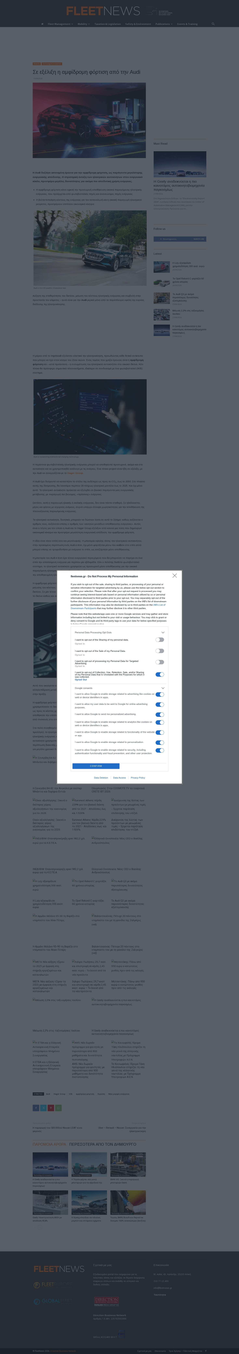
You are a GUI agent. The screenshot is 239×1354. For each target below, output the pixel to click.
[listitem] (119, 632)
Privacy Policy (138, 777)
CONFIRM (96, 766)
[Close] (176, 577)
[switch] (160, 639)
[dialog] (119, 677)
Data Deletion (101, 777)
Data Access (119, 777)
